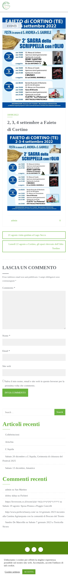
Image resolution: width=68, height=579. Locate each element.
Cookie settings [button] (12, 572)
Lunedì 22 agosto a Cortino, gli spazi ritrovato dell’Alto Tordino (36, 246)
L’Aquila (9, 449)
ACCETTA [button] (29, 572)
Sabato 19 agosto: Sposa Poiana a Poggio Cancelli (27, 506)
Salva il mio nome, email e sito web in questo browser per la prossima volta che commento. (34, 383)
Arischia (9, 442)
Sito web (6, 366)
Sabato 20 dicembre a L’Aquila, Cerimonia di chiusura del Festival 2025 (33, 458)
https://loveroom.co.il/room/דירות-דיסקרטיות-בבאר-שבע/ (32, 501)
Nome (6, 335)
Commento (8, 288)
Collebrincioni (12, 434)
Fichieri (24, 495)
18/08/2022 (13, 114)
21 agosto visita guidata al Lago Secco (27, 235)
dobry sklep (11, 495)
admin (13, 220)
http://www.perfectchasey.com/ (20, 512)
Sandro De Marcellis (15, 522)
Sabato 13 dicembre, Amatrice (20, 468)
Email (6, 351)
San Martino (21, 489)
